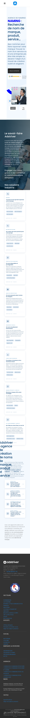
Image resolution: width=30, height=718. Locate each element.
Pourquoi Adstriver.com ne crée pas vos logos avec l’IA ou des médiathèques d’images (14, 689)
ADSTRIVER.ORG (7, 651)
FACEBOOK (6, 642)
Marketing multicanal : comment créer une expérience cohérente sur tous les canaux (13, 684)
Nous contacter (14, 71)
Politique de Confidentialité (10, 715)
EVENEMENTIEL (7, 600)
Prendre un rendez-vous (10, 627)
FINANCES (6, 605)
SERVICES (6, 611)
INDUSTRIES (6, 607)
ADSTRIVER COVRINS (9, 652)
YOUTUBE (6, 640)
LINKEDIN (5, 644)
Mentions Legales (9, 713)
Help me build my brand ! (10, 701)
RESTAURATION (7, 618)
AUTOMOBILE (7, 602)
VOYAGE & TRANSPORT (10, 609)
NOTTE (5, 656)
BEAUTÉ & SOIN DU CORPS (10, 613)
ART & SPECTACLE (8, 615)
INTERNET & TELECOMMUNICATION (13, 604)
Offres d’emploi (8, 625)
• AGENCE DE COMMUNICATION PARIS (13, 666)
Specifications (7, 700)
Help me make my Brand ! (11, 629)
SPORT (5, 616)
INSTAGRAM (6, 638)
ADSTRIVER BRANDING (9, 654)
